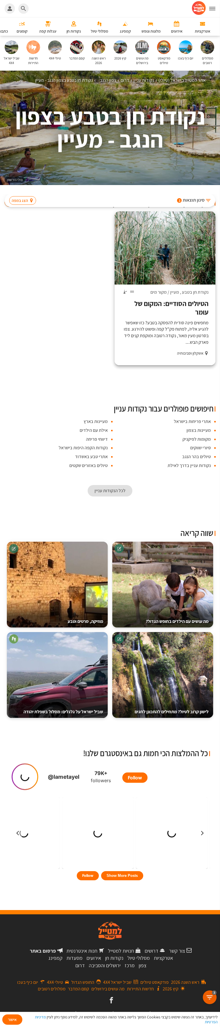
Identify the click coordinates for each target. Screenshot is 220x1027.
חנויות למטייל (121, 950)
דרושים (151, 950)
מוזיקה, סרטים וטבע (85, 621)
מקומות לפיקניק (196, 439)
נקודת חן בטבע (195, 292)
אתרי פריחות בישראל (192, 421)
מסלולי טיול (138, 958)
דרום (80, 965)
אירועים (94, 958)
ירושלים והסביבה (105, 965)
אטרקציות (163, 958)
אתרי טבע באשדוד (91, 457)
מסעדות (74, 958)
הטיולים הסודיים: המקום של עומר (171, 307)
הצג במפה (20, 200)
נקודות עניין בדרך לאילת (189, 465)
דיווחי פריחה (97, 439)
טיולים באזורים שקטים (88, 465)
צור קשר (177, 950)
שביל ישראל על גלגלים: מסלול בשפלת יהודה (63, 712)
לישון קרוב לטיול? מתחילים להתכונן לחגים (172, 712)
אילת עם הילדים (94, 430)
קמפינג (55, 958)
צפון (142, 965)
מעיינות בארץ (96, 421)
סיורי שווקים (200, 448)
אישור (12, 1019)
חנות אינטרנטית (81, 950)
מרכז (130, 965)
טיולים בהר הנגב (196, 457)
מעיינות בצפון (198, 430)
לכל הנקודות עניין (110, 491)
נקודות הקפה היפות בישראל (83, 448)
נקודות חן (114, 958)
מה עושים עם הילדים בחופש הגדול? (177, 621)
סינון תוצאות (191, 200)
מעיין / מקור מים (164, 292)
